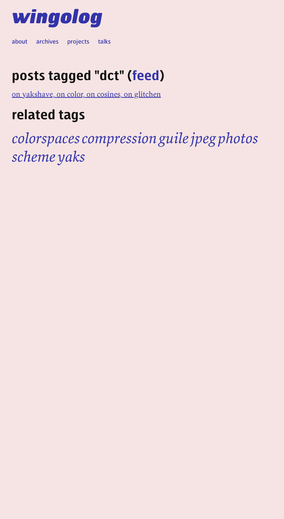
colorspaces (46, 138)
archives (47, 41)
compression (119, 138)
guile (174, 138)
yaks (71, 156)
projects (78, 41)
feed (145, 74)
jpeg (203, 138)
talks (104, 41)
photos (238, 138)
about (19, 41)
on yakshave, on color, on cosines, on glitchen (86, 94)
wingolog (57, 15)
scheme (33, 156)
